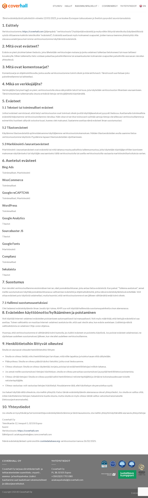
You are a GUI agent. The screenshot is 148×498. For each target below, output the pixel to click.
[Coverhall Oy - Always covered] (15, 6)
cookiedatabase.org (50, 441)
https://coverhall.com (33, 31)
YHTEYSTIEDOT (128, 6)
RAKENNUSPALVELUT (86, 6)
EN (144, 6)
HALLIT (68, 6)
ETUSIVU (57, 6)
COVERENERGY (110, 6)
